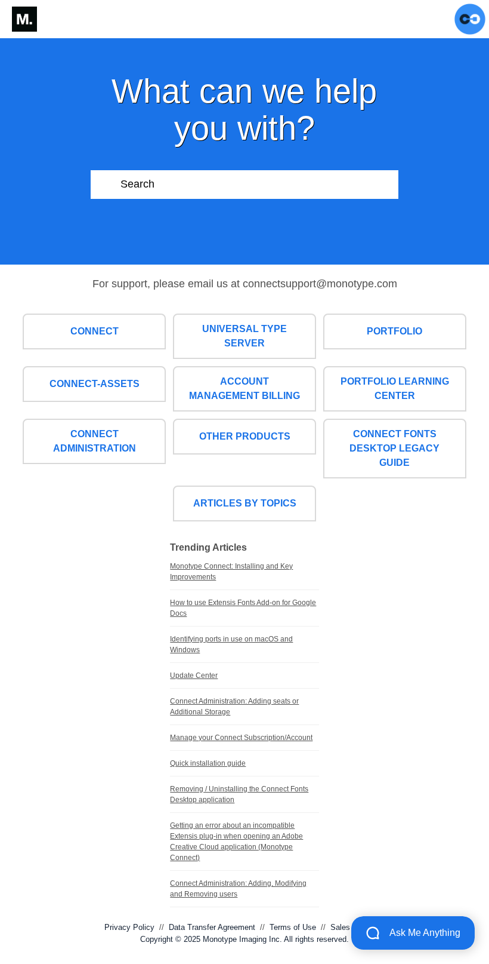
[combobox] (259, 184)
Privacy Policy (129, 927)
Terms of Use (293, 927)
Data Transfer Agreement (212, 927)
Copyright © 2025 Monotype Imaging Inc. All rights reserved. (244, 939)
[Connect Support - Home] (24, 19)
